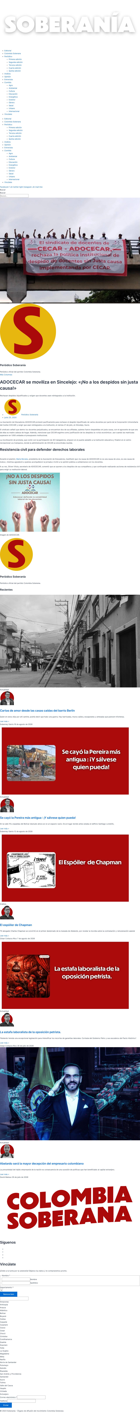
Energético (13, 97)
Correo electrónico (8, 1397)
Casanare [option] (4, 1325)
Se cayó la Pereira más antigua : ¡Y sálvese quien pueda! (38, 817)
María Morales (22, 459)
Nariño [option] (2, 1359)
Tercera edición (15, 65)
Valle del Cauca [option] (6, 1385)
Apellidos (34, 1283)
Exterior (12, 100)
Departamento (6, 1287)
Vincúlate (8, 114)
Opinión (7, 77)
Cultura (12, 91)
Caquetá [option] (3, 1322)
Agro (11, 85)
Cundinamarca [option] (6, 1339)
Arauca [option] (3, 1307)
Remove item (8, 1294)
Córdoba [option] (3, 1336)
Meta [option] (2, 1357)
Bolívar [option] (3, 1313)
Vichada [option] (3, 1391)
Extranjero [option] (4, 1394)
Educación (13, 94)
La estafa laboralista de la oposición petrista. (30, 1032)
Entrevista (8, 79)
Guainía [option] (3, 1342)
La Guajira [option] (4, 1351)
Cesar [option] (2, 1331)
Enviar (6, 1405)
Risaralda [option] (4, 1371)
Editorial (7, 51)
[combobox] (70, 1342)
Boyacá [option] (3, 1316)
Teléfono (3, 1401)
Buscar (3, 190)
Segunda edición (16, 62)
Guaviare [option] (3, 1345)
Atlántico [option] (3, 1310)
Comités (7, 82)
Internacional (14, 111)
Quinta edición (15, 71)
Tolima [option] (2, 1382)
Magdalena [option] (4, 1354)
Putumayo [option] (4, 1365)
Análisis (7, 74)
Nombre (33, 1279)
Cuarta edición (15, 68)
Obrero (12, 102)
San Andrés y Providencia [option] (10, 1374)
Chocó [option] (2, 1333)
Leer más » (4, 721)
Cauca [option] (2, 1328)
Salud (11, 105)
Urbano (12, 108)
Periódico (8, 56)
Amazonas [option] (4, 1302)
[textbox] (14, 1298)
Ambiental (13, 88)
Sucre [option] (2, 1380)
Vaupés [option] (3, 1388)
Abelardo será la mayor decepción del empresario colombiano (42, 1163)
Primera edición (15, 59)
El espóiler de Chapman (16, 925)
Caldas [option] (3, 1319)
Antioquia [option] (4, 1304)
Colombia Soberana (12, 53)
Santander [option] (4, 1377)
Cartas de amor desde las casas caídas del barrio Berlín (37, 710)
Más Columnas (6, 375)
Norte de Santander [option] (8, 1362)
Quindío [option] (3, 1368)
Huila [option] (2, 1348)
